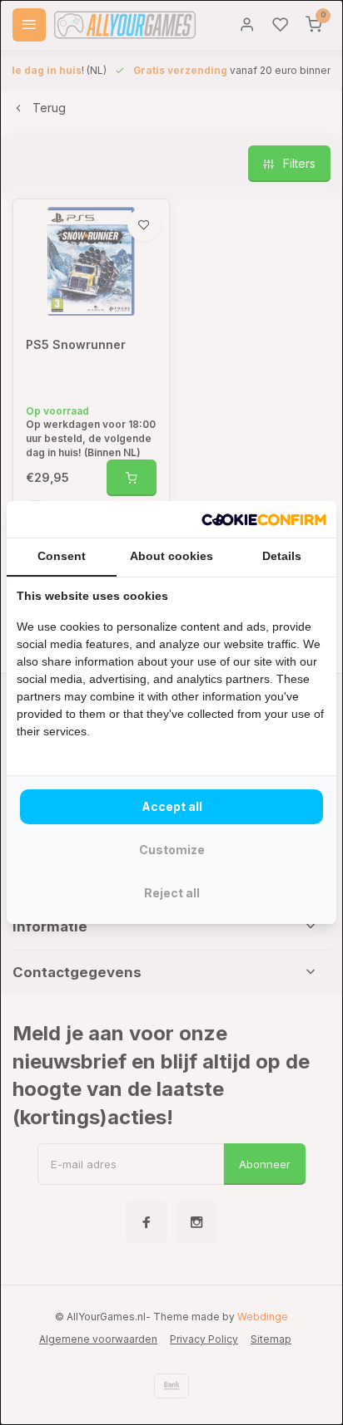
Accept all (172, 806)
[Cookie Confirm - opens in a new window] (263, 519)
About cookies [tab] (171, 556)
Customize (172, 850)
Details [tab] (281, 556)
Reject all (172, 893)
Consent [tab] (61, 556)
